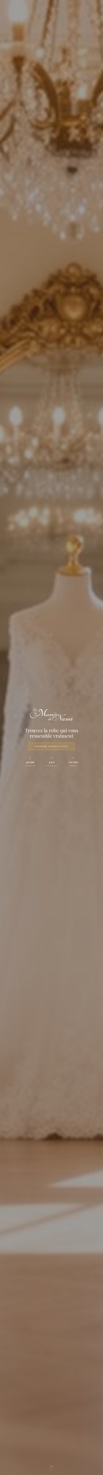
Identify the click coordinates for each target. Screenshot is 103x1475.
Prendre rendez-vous (51, 746)
